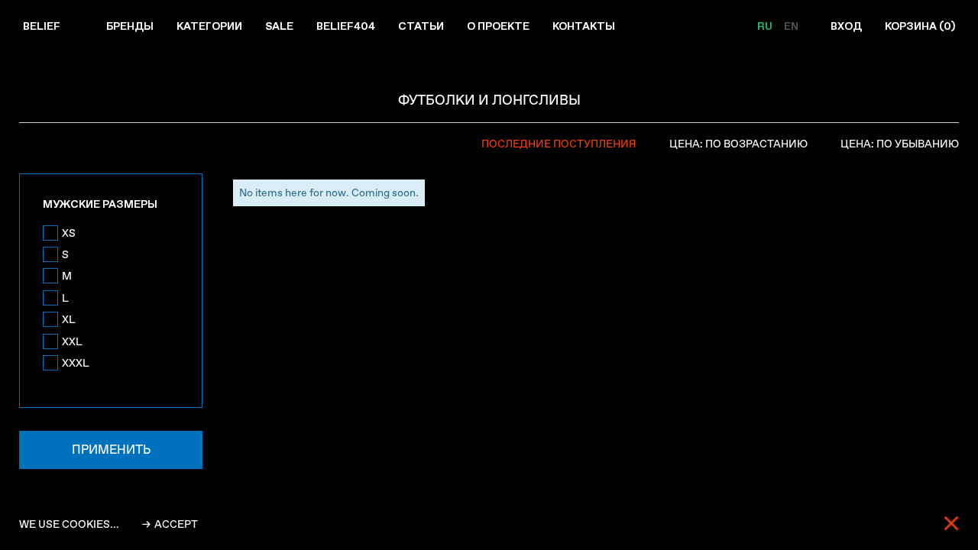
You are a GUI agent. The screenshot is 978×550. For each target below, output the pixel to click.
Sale (279, 26)
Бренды (130, 26)
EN (791, 26)
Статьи (421, 26)
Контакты (583, 26)
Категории (209, 26)
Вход (846, 26)
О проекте (498, 26)
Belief (41, 26)
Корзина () (920, 26)
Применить (111, 449)
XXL (72, 341)
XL (69, 319)
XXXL (75, 363)
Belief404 (345, 26)
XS (69, 233)
